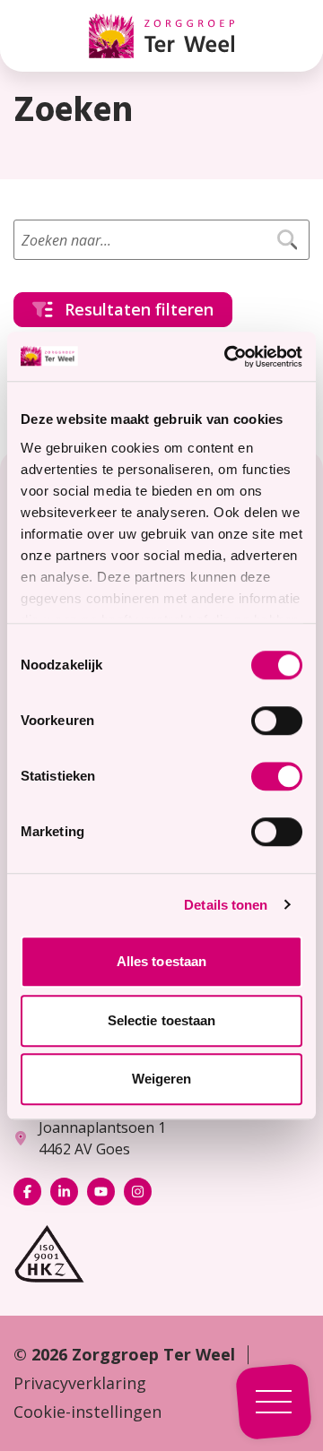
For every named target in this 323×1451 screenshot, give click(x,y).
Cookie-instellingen (87, 1411)
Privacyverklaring (79, 1383)
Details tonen (225, 904)
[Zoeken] (287, 240)
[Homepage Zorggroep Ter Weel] (161, 35)
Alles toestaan (161, 961)
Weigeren (162, 1078)
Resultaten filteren (139, 309)
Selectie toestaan (162, 1020)
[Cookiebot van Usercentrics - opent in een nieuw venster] (227, 356)
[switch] (276, 720)
